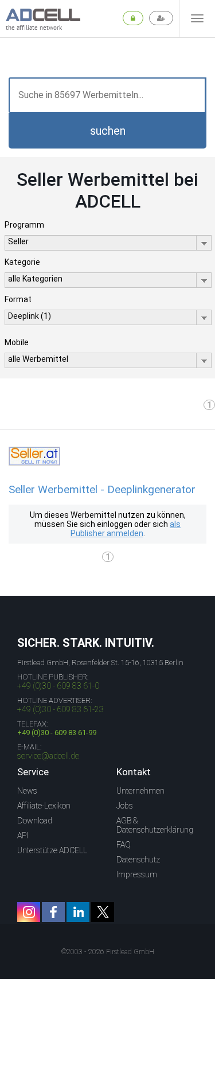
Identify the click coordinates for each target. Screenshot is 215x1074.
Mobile (17, 342)
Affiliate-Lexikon (44, 805)
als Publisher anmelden (126, 529)
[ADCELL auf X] (102, 912)
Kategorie (22, 262)
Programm (24, 224)
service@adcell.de (48, 755)
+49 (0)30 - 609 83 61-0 (58, 685)
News (27, 790)
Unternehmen (140, 790)
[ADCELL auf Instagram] (28, 912)
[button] (107, 131)
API (22, 835)
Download (34, 820)
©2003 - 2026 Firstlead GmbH (107, 952)
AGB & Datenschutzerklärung (154, 825)
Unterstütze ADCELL (52, 850)
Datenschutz (138, 859)
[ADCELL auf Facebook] (53, 912)
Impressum (136, 874)
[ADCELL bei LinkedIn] (78, 912)
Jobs (124, 805)
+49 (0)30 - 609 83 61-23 (60, 709)
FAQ (123, 844)
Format (18, 299)
